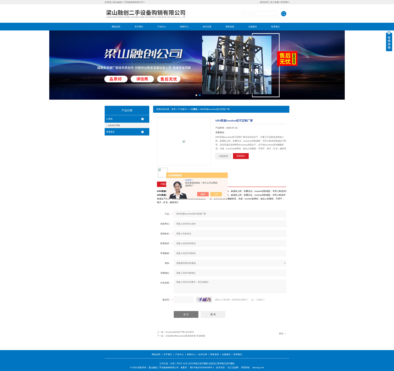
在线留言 (252, 26)
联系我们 (285, 2)
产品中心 (161, 26)
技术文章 (207, 26)
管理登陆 (245, 367)
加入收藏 (274, 2)
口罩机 (109, 119)
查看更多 (110, 132)
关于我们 (139, 26)
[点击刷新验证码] (204, 299)
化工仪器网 (233, 367)
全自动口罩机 (114, 125)
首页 (173, 109)
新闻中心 (184, 26)
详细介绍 (165, 184)
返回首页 (264, 2)
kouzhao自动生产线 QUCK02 (180, 332)
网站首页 (116, 26)
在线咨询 (223, 156)
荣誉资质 (230, 26)
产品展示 (182, 109)
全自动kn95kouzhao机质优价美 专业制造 (185, 336)
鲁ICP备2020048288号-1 (202, 367)
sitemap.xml (258, 367)
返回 (281, 333)
